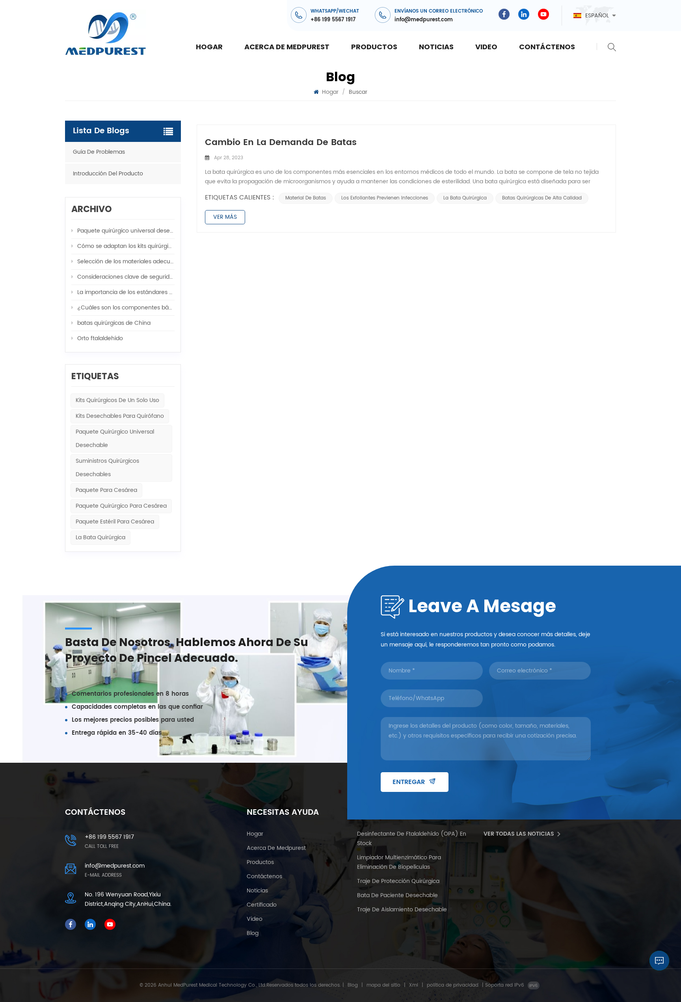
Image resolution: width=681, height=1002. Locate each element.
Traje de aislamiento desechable (402, 909)
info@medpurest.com (423, 20)
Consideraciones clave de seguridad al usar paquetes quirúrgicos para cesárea (126, 276)
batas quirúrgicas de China (114, 323)
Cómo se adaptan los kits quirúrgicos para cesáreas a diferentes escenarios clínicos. (126, 246)
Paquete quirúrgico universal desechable (115, 438)
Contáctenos (547, 47)
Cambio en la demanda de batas (281, 143)
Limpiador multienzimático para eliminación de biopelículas (399, 862)
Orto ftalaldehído (100, 338)
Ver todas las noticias (519, 833)
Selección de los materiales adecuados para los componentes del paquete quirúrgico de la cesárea (126, 261)
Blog (253, 933)
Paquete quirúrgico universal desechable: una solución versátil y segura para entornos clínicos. (126, 230)
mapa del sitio (383, 985)
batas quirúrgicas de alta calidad (542, 198)
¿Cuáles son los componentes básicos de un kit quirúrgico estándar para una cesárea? (126, 307)
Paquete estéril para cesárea (115, 521)
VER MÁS (225, 217)
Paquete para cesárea (106, 490)
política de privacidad (452, 985)
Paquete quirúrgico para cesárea (121, 505)
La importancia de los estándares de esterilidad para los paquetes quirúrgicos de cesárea (126, 292)
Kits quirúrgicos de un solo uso (117, 400)
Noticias (436, 47)
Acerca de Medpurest (286, 47)
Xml (413, 985)
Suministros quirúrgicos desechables (107, 467)
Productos (374, 47)
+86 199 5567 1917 (333, 20)
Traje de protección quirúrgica (398, 881)
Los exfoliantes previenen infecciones (384, 198)
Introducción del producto (108, 173)
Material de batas (305, 198)
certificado (262, 904)
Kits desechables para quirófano (120, 416)
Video (486, 47)
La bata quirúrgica (465, 198)
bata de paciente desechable (397, 895)
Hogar (209, 47)
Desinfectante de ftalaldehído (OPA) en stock (411, 838)
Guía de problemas (99, 151)
